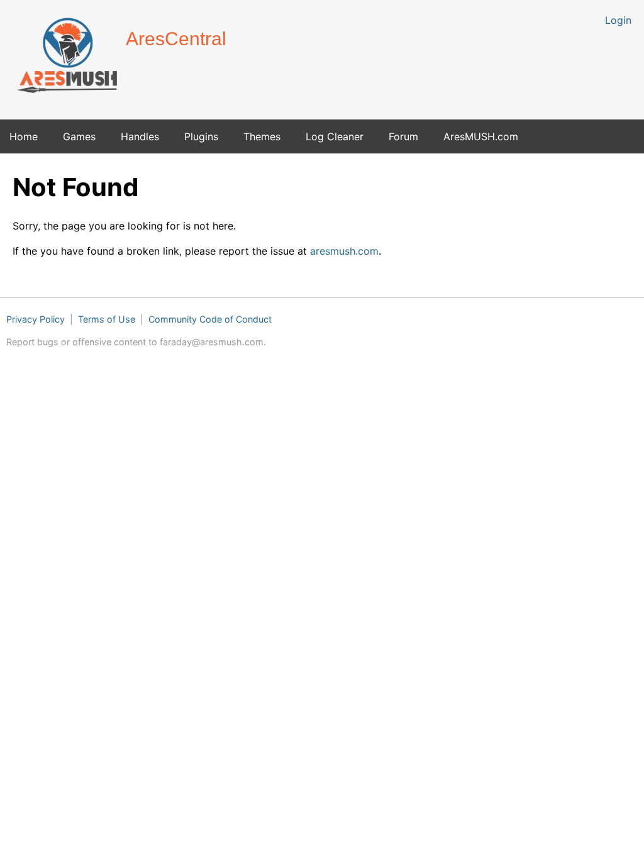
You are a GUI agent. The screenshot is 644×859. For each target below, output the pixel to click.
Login (618, 20)
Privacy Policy (35, 319)
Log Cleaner (335, 136)
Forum (403, 136)
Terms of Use (106, 319)
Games (79, 136)
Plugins (201, 136)
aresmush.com (344, 251)
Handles (140, 136)
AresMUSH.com (480, 136)
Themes (261, 136)
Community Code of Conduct (210, 319)
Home (23, 136)
